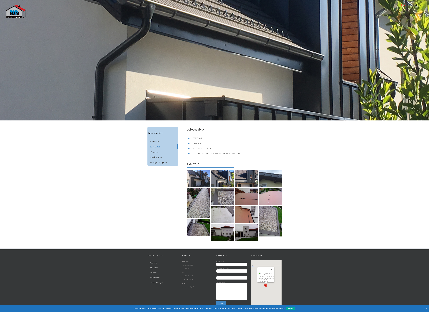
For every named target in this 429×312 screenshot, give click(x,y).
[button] (265, 286)
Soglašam (290, 308)
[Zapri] (271, 269)
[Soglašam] (426, 309)
